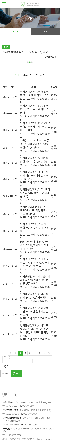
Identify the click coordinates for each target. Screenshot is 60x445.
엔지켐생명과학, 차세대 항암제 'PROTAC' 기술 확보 (34, 295)
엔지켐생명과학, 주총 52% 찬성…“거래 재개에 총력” (34, 93)
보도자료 (28, 74)
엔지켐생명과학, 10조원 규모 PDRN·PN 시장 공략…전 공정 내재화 (34, 210)
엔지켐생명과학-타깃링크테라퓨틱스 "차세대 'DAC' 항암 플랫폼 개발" (35, 280)
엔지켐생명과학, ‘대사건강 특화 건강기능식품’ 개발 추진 (34, 228)
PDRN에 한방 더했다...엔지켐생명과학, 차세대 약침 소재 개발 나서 (34, 245)
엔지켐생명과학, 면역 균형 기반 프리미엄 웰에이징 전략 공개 (34, 311)
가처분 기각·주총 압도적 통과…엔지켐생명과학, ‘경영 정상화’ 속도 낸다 (34, 144)
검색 (6, 366)
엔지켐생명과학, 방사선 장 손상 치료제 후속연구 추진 (34, 159)
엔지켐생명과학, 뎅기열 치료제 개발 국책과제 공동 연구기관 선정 (34, 175)
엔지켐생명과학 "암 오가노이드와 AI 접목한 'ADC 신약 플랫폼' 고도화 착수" (34, 263)
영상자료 (40, 74)
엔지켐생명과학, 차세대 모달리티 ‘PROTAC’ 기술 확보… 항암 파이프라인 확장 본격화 (34, 331)
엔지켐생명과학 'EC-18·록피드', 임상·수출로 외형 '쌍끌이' (34, 109)
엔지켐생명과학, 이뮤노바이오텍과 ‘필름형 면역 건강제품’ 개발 (35, 193)
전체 (17, 74)
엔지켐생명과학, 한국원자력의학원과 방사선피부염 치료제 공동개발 (35, 127)
